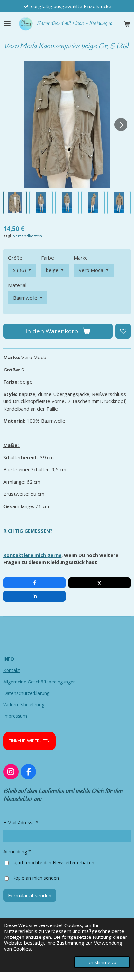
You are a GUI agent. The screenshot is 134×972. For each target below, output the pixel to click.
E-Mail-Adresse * (21, 822)
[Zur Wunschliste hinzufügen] (123, 331)
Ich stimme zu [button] (102, 962)
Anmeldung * (17, 851)
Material (17, 285)
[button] (15, 202)
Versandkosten (27, 236)
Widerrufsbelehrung (23, 704)
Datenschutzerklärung (26, 693)
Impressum (15, 716)
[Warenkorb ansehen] (127, 23)
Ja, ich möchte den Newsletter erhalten (53, 862)
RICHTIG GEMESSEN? (28, 530)
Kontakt (11, 670)
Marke (81, 257)
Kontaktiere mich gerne (32, 555)
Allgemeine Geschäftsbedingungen (39, 682)
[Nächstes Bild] (120, 124)
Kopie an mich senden (35, 878)
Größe (15, 257)
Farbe (47, 257)
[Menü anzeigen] (7, 23)
